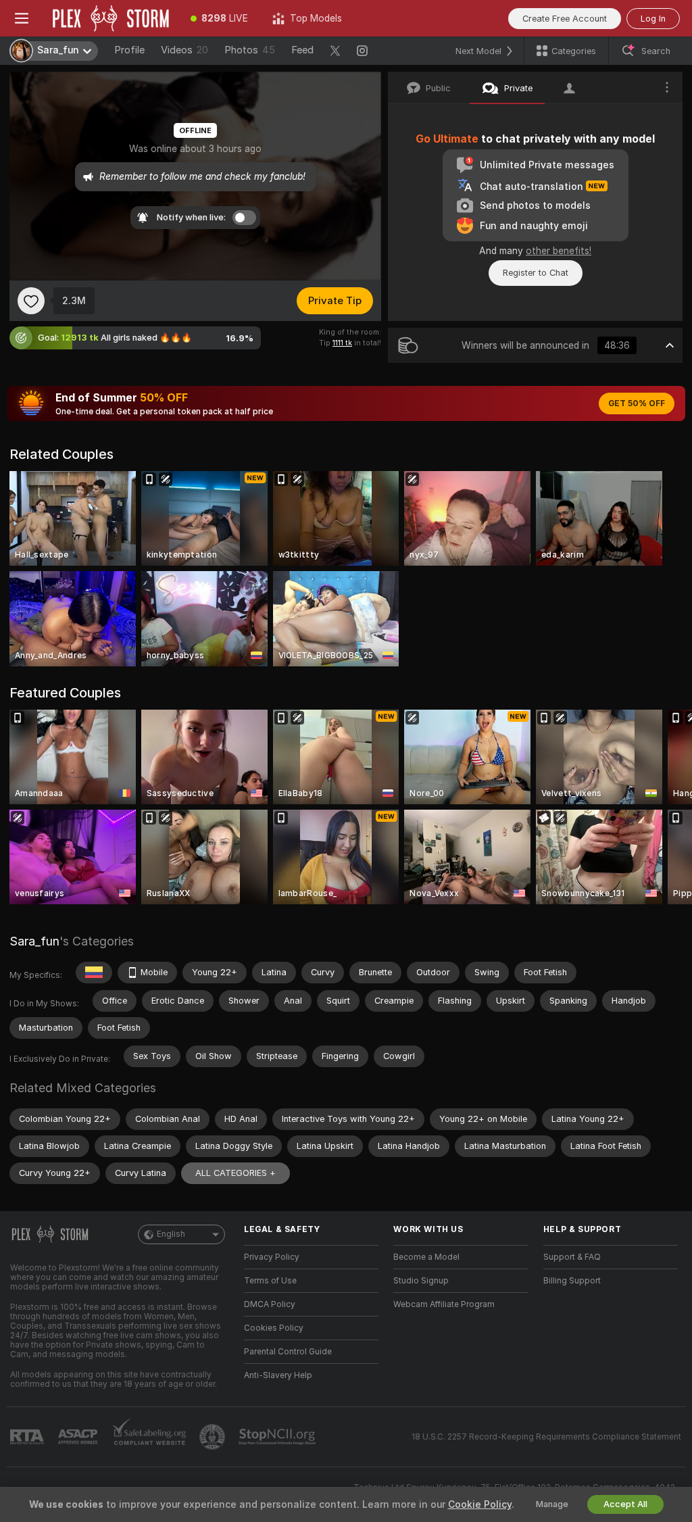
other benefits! (558, 250)
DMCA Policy (269, 1304)
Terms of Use (270, 1280)
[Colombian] (94, 972)
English (171, 1234)
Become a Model (426, 1257)
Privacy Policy (271, 1257)
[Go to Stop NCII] (278, 1437)
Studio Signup (421, 1280)
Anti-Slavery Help (278, 1375)
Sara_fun (34, 941)
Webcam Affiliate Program (444, 1304)
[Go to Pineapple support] (213, 1437)
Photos (249, 50)
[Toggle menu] (21, 18)
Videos (184, 50)
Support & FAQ (572, 1257)
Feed (302, 50)
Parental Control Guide (288, 1351)
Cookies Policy (273, 1328)
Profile (129, 50)
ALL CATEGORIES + (235, 1173)
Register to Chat (535, 273)
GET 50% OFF (636, 403)
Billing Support (572, 1280)
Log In (653, 19)
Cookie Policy (480, 1504)
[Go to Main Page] (110, 18)
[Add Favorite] (31, 300)
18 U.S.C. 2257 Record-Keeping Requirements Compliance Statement (546, 1437)
